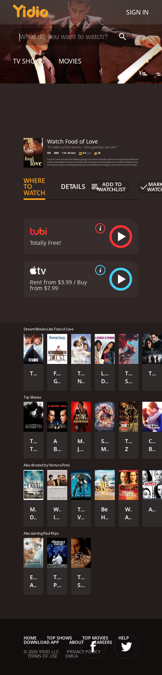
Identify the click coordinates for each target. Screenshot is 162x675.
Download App (41, 642)
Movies (70, 61)
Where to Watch (34, 187)
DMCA (71, 656)
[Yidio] (30, 12)
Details (73, 186)
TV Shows (28, 61)
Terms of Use (42, 656)
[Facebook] (93, 646)
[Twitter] (126, 646)
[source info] (98, 228)
